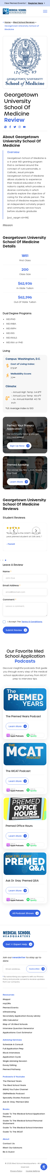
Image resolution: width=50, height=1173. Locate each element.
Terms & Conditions (31, 621)
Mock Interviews (11, 1052)
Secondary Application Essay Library (21, 1016)
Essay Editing (10, 1065)
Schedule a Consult (13, 1044)
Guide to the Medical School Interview (23, 1127)
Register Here (35, 3)
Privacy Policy (16, 1171)
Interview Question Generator (18, 1028)
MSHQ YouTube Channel (15, 1089)
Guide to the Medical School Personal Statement (22, 1122)
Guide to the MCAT (13, 1132)
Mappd (6, 999)
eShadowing (9, 1012)
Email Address (11, 585)
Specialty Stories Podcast (16, 1097)
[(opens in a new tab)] (25, 809)
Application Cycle (12, 1057)
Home (8, 22)
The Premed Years (12, 1081)
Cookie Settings (33, 1171)
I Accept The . (25, 622)
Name (7, 571)
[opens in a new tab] (5, 127)
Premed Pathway (12, 1069)
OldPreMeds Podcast (14, 1093)
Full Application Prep (13, 1048)
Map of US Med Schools (15, 1024)
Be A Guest (9, 1152)
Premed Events (10, 1007)
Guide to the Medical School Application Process (24, 1115)
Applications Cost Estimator (17, 1032)
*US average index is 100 (19, 408)
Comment (9, 599)
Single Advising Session (15, 1061)
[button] (14, 531)
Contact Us (9, 1143)
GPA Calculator (10, 1020)
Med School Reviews (24, 22)
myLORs (7, 1003)
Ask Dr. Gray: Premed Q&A (16, 1102)
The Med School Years (14, 1085)
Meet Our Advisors (12, 1147)
